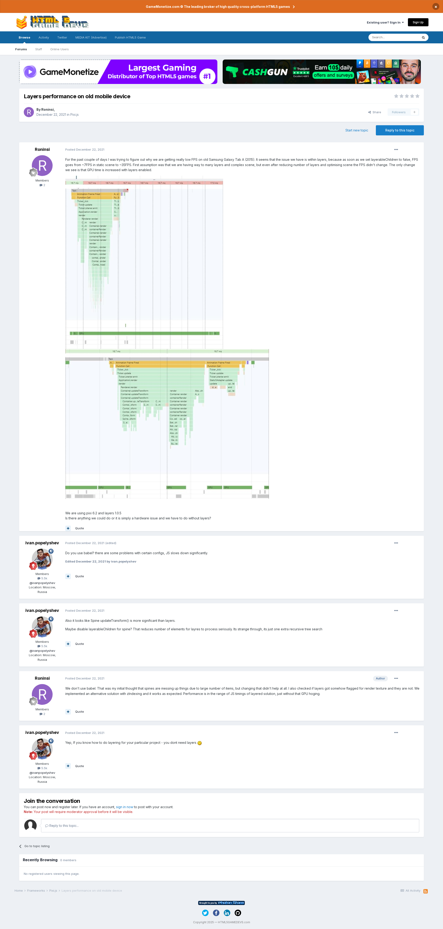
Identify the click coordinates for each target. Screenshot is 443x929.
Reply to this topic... (63, 826)
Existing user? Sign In (384, 22)
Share (376, 112)
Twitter (62, 37)
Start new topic (356, 130)
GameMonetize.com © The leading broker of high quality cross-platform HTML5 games (218, 7)
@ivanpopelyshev (42, 583)
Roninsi (47, 109)
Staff (38, 49)
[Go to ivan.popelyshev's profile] (42, 559)
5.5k (43, 578)
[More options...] (396, 149)
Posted (84, 149)
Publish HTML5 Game (130, 37)
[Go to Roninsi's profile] (29, 112)
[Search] (423, 37)
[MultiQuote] (68, 528)
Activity (44, 37)
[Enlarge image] (144, 262)
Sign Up (418, 22)
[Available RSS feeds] (425, 891)
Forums (21, 49)
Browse (24, 37)
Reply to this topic (399, 130)
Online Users (59, 49)
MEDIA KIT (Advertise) (91, 37)
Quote (79, 528)
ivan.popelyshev (42, 542)
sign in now (124, 807)
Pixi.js (74, 114)
